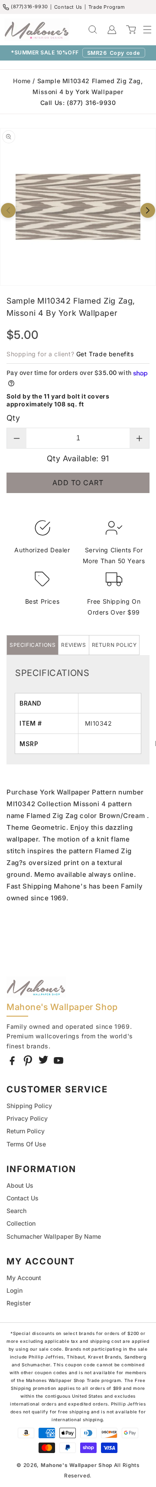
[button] (143, 29)
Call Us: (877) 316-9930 (78, 102)
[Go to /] (36, 29)
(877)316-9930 (29, 6)
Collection (21, 1223)
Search (16, 1210)
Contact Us (68, 7)
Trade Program (106, 7)
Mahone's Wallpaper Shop (76, 1465)
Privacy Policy (27, 1118)
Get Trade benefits (105, 354)
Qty (13, 417)
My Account (23, 1277)
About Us (19, 1185)
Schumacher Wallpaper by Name (53, 1236)
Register (18, 1303)
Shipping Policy (29, 1105)
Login (14, 1290)
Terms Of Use (26, 1144)
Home (21, 80)
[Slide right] (147, 210)
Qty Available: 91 (78, 458)
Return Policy (25, 1131)
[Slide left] (8, 210)
